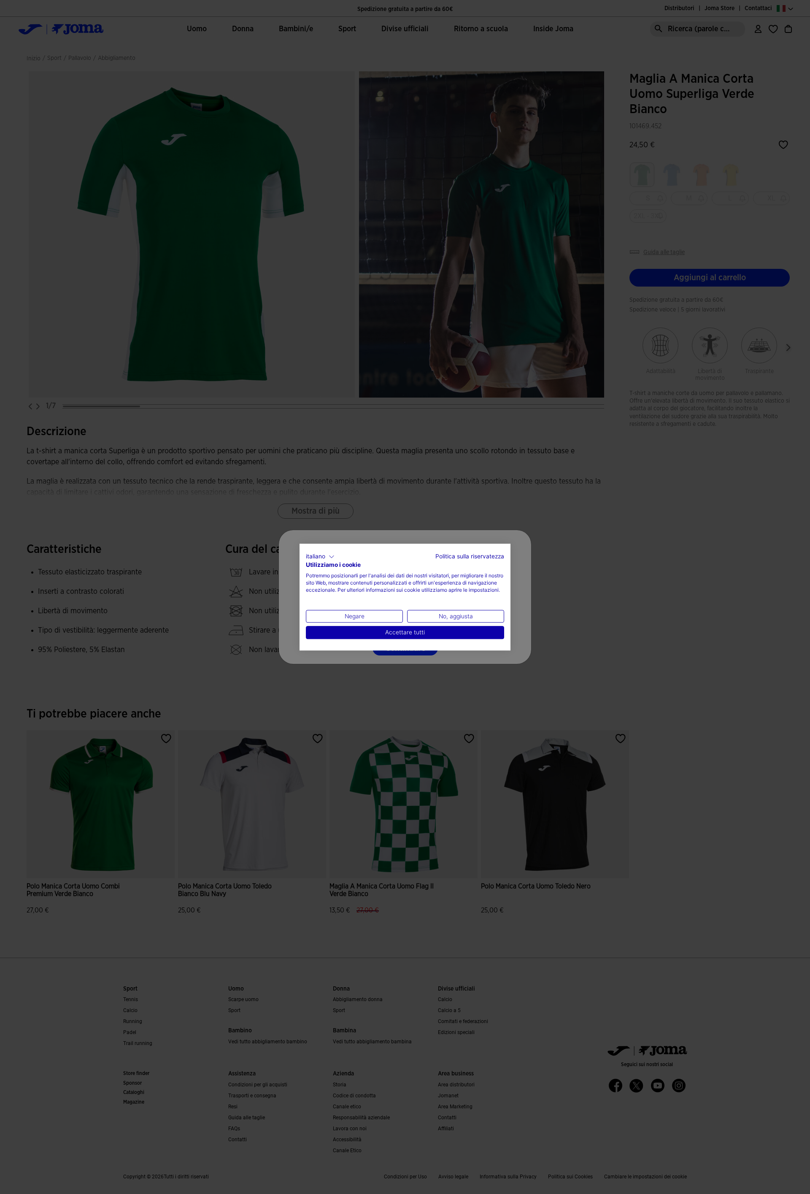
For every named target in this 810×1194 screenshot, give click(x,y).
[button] (320, 557)
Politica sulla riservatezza (469, 556)
